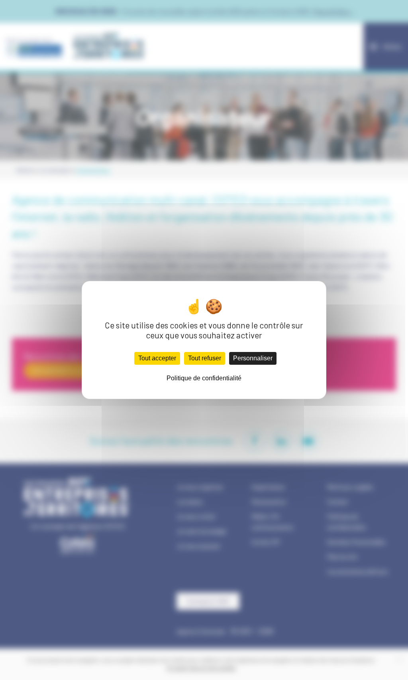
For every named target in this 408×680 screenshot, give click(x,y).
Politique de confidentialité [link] (204, 378)
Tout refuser (204, 358)
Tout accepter (157, 358)
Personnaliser (253, 358)
